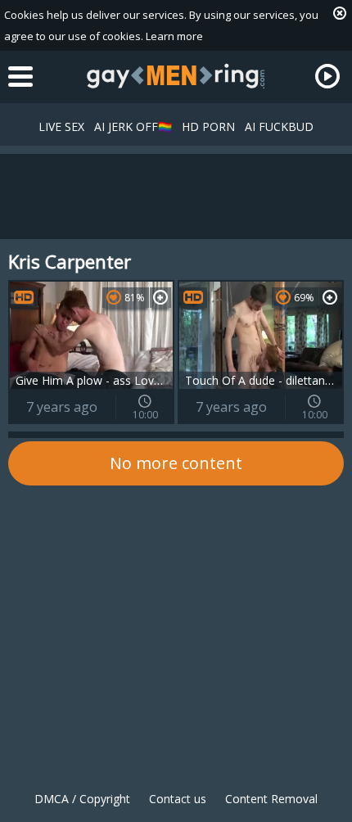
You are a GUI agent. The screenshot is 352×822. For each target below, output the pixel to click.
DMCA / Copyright (82, 798)
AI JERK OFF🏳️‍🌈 (133, 126)
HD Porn (208, 126)
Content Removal (271, 798)
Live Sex (61, 126)
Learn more (174, 36)
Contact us (177, 798)
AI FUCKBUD (279, 126)
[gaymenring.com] (176, 76)
